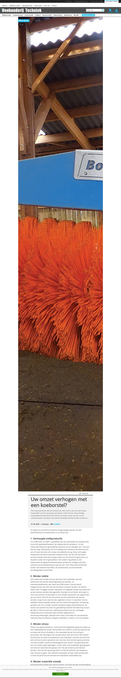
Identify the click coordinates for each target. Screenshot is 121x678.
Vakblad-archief (14, 5)
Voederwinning (18, 15)
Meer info (63, 671)
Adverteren (38, 5)
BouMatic (57, 524)
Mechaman (69, 1)
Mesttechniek (47, 15)
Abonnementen (27, 5)
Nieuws (4, 5)
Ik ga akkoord (60, 674)
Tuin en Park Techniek (96, 1)
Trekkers (38, 15)
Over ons (47, 5)
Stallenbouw (68, 15)
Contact (54, 5)
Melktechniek (6, 15)
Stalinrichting (57, 15)
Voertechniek (28, 15)
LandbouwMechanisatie (81, 1)
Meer (75, 15)
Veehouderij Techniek (111, 1)
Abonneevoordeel (88, 15)
